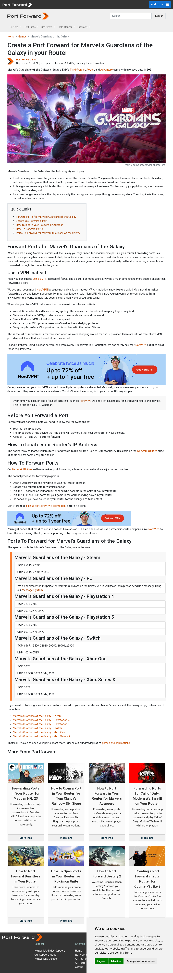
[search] (114, 4)
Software (74, 4)
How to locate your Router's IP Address (39, 225)
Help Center (90, 4)
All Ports (80, 962)
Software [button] (47, 27)
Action (90, 69)
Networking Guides (45, 958)
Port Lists (60, 4)
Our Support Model (45, 954)
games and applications (116, 743)
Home (11, 36)
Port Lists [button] (30, 27)
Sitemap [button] (83, 27)
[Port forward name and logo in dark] (28, 15)
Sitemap (105, 4)
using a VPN (40, 278)
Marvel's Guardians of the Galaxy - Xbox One (39, 732)
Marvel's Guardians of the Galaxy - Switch (37, 728)
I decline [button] (116, 961)
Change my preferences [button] (141, 961)
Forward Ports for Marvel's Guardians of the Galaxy (46, 216)
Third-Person (77, 69)
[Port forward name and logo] (17, 4)
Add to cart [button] (158, 4)
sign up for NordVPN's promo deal (46, 505)
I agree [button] (101, 961)
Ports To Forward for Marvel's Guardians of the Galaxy (48, 233)
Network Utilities (147, 451)
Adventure (106, 69)
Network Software (86, 954)
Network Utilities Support (49, 950)
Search (159, 15)
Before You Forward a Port (31, 220)
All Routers (81, 958)
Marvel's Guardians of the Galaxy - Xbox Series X (41, 736)
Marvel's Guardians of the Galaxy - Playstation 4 (41, 720)
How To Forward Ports (29, 229)
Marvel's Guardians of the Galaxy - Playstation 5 (41, 724)
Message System (32, 590)
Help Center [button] (65, 27)
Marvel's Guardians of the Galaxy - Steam (37, 716)
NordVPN (42, 289)
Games (22, 36)
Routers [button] (14, 27)
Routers (46, 4)
